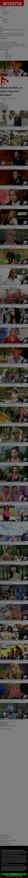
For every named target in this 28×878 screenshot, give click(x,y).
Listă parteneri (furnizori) (4, 871)
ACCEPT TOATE (14, 874)
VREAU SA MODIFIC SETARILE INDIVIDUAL (14, 875)
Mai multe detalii (16, 854)
